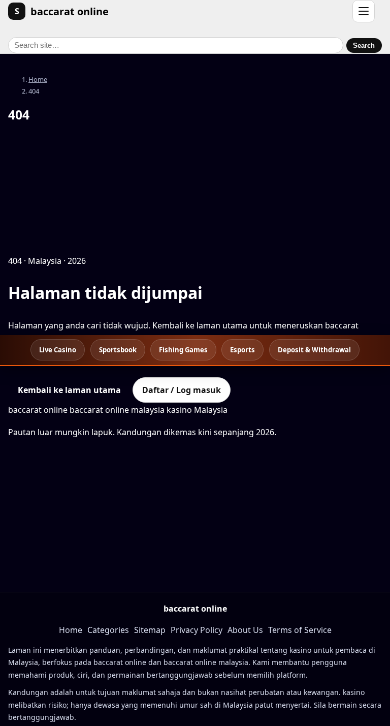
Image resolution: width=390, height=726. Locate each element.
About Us (245, 630)
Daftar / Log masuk (181, 390)
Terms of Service (300, 630)
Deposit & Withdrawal (314, 349)
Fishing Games (183, 349)
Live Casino (57, 349)
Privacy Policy (196, 630)
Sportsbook (118, 349)
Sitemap (150, 630)
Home (37, 79)
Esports (242, 349)
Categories (108, 630)
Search (364, 45)
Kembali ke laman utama (69, 390)
